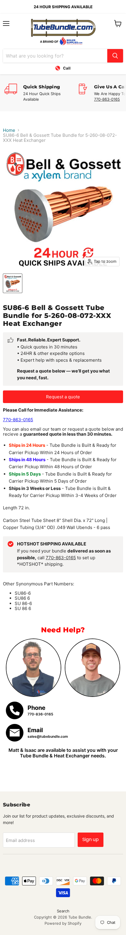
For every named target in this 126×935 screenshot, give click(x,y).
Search (63, 911)
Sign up (90, 839)
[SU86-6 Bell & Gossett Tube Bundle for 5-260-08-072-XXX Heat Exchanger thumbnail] (12, 283)
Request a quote (63, 397)
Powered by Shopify (63, 923)
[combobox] (55, 56)
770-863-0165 (107, 99)
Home (9, 130)
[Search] (115, 56)
